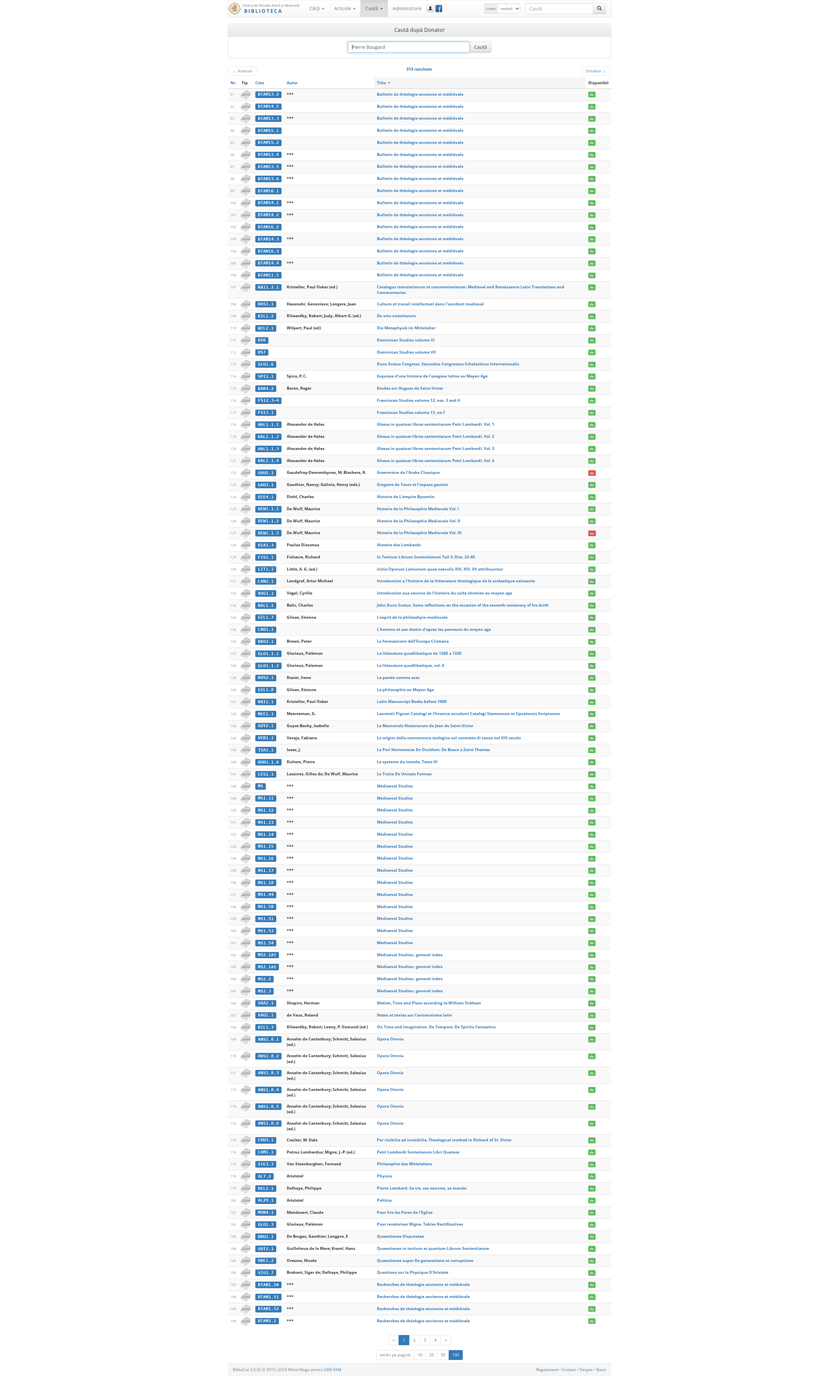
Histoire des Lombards (399, 545)
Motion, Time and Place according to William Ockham (429, 1003)
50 (443, 1355)
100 (455, 1355)
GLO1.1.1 (268, 653)
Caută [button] (372, 8)
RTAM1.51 (268, 1296)
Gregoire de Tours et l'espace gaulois (412, 484)
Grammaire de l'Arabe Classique (408, 472)
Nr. (233, 83)
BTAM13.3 (268, 118)
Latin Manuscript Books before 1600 (412, 701)
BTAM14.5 (268, 106)
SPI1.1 (266, 376)
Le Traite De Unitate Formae (404, 774)
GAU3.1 (266, 484)
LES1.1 (266, 774)
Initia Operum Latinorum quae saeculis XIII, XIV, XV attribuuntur (440, 569)
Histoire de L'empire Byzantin (406, 496)
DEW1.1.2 (268, 520)
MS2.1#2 (267, 966)
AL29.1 (266, 1200)
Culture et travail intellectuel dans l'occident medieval (430, 304)
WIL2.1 (266, 328)
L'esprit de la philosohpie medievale (412, 617)
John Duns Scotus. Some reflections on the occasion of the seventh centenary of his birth (463, 605)
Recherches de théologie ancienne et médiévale (423, 1284)
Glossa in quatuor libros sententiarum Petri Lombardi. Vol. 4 (435, 460)
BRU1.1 (266, 1236)
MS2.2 (264, 979)
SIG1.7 (266, 1272)
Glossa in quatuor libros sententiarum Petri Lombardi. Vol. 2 (435, 436)
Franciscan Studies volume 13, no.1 (411, 412)
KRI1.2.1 (268, 287)
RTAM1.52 (268, 1308)
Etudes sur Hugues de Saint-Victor (410, 388)
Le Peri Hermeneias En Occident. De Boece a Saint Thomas (433, 749)
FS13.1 (266, 412)
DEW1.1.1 (268, 508)
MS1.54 (266, 942)
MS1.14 (266, 834)
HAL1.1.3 (268, 448)
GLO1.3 (266, 1224)
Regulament (547, 1369)
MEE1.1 (266, 713)
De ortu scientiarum (396, 316)
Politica (384, 1200)
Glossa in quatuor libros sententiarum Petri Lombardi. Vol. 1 (435, 424)
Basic (601, 1369)
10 (420, 1355)
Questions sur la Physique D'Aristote (412, 1272)
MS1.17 (266, 870)
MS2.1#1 (267, 954)
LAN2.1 (266, 581)
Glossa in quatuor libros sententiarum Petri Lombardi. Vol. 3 (435, 448)
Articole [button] (343, 8)
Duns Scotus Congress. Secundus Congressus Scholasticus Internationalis (448, 364)
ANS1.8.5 (268, 1106)
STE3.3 (266, 1164)
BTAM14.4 (268, 263)
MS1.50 (266, 906)
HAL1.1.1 (268, 424)
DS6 (262, 340)
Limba (491, 8)
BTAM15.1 (268, 130)
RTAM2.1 (267, 1320)
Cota (259, 83)
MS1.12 (266, 810)
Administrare (407, 8)
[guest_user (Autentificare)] (430, 8)
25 (431, 1355)
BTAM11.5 (268, 275)
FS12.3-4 (268, 400)
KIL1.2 (266, 316)
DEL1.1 (266, 1188)
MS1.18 (266, 882)
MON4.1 (266, 1212)
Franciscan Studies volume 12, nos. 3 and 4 (418, 400)
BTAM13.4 (268, 154)
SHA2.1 (266, 1002)
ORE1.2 (266, 1260)
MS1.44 (266, 894)
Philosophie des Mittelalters (404, 1164)
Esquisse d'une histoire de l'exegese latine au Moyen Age (432, 376)
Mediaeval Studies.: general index (410, 955)
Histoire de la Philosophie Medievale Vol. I (418, 509)
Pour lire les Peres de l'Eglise (405, 1212)
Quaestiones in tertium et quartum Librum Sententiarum (433, 1248)
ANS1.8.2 (268, 1056)
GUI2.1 (266, 1248)
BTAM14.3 (268, 239)
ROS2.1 (266, 677)
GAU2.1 (266, 472)
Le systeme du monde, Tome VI (407, 762)
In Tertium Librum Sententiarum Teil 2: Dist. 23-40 (426, 557)
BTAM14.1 (268, 202)
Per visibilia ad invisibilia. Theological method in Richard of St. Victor (444, 1140)
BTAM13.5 (268, 166)
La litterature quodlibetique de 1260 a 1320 (419, 653)
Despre (586, 1369)
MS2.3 (264, 991)
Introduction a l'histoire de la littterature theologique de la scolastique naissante (456, 581)
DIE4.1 (266, 496)
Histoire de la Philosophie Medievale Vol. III (419, 532)
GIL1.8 (266, 689)
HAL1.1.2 (268, 436)
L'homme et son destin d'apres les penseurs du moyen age (434, 629)
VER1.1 (266, 737)
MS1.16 (266, 858)
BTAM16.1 (268, 190)
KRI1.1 (266, 701)
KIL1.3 (266, 1027)
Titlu (382, 83)
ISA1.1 (266, 749)
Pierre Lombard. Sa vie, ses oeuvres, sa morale (421, 1188)
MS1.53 (266, 930)
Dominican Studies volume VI (406, 340)
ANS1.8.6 (268, 1123)
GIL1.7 (266, 617)
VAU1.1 (266, 1015)
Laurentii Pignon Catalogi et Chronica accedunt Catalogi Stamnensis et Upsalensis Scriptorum (468, 713)
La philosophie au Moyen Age (405, 689)
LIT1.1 (266, 569)
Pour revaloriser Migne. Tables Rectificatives (420, 1224)
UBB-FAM (332, 1369)
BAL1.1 (266, 605)
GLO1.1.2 (268, 665)
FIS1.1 (266, 557)
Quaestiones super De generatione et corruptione (425, 1260)
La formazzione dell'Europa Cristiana (413, 641)
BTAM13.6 (268, 178)
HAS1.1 (266, 303)
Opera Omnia (390, 1039)
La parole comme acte (398, 677)
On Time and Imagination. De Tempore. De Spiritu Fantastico (436, 1027)
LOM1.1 (266, 1152)
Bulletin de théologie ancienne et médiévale (420, 94)
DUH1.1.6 (268, 762)
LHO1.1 (266, 629)
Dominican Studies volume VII (406, 352)
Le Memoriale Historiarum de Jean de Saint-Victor (425, 725)
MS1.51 (266, 918)
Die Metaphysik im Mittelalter (406, 328)
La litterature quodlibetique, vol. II (410, 665)
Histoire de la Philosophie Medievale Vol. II (418, 521)
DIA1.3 (266, 545)
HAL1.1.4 (268, 460)
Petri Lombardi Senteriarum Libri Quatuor (418, 1152)
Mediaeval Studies (395, 786)
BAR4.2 (266, 388)
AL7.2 (264, 1176)
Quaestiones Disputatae (400, 1236)
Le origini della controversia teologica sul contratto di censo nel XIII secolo (449, 738)
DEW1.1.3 (268, 533)
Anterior (243, 70)
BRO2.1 (266, 641)
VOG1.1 (266, 593)
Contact (569, 1369)
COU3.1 (266, 1139)
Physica (384, 1176)
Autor (292, 83)
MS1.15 (266, 846)
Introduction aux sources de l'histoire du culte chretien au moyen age (444, 593)
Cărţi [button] (315, 8)
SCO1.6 (266, 364)
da (592, 94)
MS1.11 (266, 798)
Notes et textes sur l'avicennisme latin (414, 1015)
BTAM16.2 (268, 226)
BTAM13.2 (268, 94)
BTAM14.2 (268, 214)
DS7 (262, 352)
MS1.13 (266, 822)
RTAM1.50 (268, 1284)
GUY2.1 (266, 725)
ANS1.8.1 (268, 1039)
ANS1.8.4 (268, 1089)
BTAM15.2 (268, 142)
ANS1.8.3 (268, 1072)
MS (260, 786)
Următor (596, 70)
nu (592, 473)
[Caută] (599, 8)
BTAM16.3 (268, 251)
